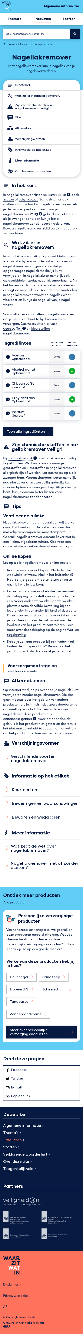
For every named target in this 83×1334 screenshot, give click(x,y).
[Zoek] (75, 34)
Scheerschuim (54, 989)
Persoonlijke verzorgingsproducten (30, 44)
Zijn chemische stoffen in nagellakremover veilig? (33, 106)
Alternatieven (25, 128)
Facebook (35, 1070)
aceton (8, 199)
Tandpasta (19, 1002)
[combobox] (36, 34)
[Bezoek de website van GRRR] (6, 1327)
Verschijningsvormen (30, 139)
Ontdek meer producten (33, 171)
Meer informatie (27, 160)
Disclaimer (10, 1284)
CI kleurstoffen (24, 383)
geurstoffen (12, 468)
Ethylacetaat (24, 398)
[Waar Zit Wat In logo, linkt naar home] (6, 6)
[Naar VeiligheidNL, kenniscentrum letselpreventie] (21, 1202)
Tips (18, 117)
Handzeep (51, 977)
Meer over (29, 1032)
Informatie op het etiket (33, 149)
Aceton (18, 355)
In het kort (22, 85)
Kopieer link (35, 1096)
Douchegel (19, 977)
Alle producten (14, 902)
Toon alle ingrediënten (26, 431)
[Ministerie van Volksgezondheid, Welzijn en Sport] (21, 1236)
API (5, 1307)
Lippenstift (19, 989)
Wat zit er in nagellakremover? (37, 95)
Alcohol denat (24, 369)
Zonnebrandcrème (26, 1014)
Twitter (33, 1078)
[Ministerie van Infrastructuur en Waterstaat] (60, 1236)
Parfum (18, 412)
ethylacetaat (28, 199)
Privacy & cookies (15, 1296)
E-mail (27, 1087)
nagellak (32, 271)
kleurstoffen (40, 328)
